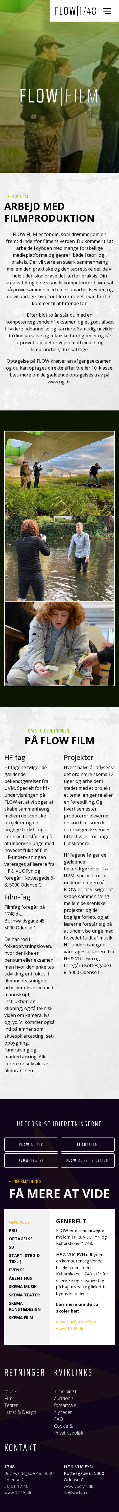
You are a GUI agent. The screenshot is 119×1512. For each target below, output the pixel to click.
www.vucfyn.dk (78, 1486)
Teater (11, 1405)
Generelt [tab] (19, 1222)
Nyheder (63, 1412)
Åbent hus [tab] (20, 1278)
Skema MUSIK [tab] (23, 1286)
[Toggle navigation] (108, 11)
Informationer (27, 1181)
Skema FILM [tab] (21, 1317)
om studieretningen (48, 730)
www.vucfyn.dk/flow (76, 1322)
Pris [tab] (13, 1230)
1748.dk (12, 914)
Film (8, 1398)
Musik (10, 1391)
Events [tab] (17, 1270)
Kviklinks (73, 1372)
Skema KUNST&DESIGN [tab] (25, 1306)
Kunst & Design (20, 1412)
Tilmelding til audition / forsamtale (66, 1398)
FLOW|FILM (18, 196)
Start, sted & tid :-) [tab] (24, 1258)
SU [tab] (11, 1247)
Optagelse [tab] (21, 1238)
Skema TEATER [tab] (24, 1295)
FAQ (58, 1419)
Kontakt (21, 1448)
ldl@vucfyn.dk (77, 1492)
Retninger (24, 1372)
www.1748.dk (69, 1328)
